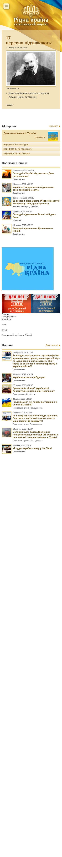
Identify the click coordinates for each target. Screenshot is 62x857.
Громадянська (19, 369)
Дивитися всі (52, 345)
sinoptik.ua (17, 335)
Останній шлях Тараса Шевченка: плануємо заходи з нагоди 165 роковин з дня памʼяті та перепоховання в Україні (35, 435)
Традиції (34, 207)
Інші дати (53, 126)
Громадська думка (21, 408)
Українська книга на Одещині (29, 377)
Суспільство (19, 179)
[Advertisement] (31, 636)
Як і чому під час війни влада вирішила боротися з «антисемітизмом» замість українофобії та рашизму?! (35, 418)
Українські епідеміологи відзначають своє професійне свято (33, 188)
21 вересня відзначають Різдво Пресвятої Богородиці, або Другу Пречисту (36, 202)
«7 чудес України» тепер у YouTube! (32, 448)
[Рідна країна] (31, 14)
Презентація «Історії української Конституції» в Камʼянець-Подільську (34, 389)
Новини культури (21, 207)
